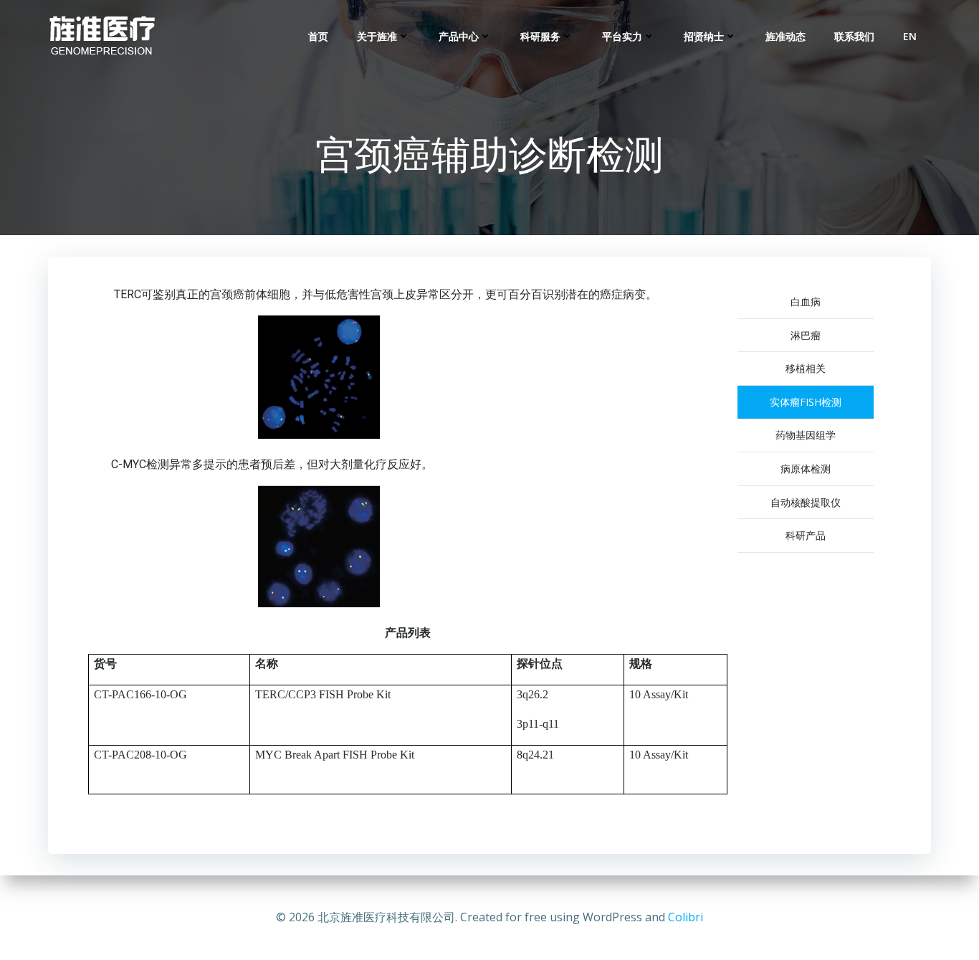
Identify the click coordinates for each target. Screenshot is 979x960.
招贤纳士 (704, 36)
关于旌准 (377, 36)
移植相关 (805, 368)
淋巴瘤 (806, 335)
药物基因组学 (805, 435)
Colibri (685, 917)
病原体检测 (805, 468)
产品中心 (459, 36)
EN (910, 36)
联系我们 (854, 36)
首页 (318, 36)
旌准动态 (785, 36)
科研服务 (540, 36)
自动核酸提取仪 (805, 502)
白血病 (806, 301)
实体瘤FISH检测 (805, 402)
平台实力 (622, 36)
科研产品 (805, 535)
